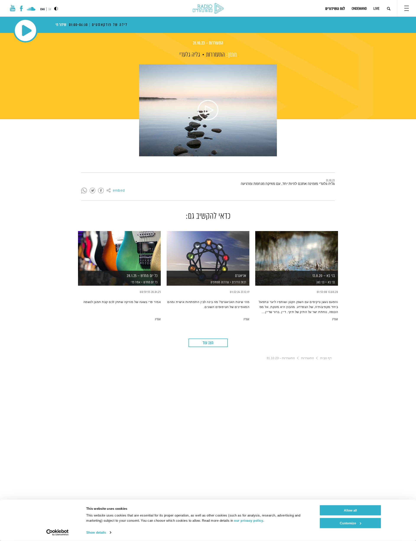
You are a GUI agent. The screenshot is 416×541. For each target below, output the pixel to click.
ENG (42, 9)
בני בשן (320, 282)
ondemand (359, 9)
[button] (406, 8)
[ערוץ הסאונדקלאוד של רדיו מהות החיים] (31, 9)
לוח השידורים (335, 8)
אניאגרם (240, 276)
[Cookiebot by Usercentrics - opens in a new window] (57, 532)
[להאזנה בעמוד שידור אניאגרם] (208, 251)
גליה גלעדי (189, 54)
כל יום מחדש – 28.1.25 (142, 276)
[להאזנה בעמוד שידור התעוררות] (208, 110)
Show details (96, 532)
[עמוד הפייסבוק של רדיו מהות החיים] (21, 8)
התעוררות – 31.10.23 (208, 43)
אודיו (335, 319)
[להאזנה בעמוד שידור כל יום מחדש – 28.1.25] (119, 251)
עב (49, 9)
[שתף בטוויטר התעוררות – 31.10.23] (92, 191)
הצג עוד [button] (208, 343)
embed (119, 191)
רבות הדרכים (239, 282)
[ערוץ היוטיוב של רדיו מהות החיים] (12, 8)
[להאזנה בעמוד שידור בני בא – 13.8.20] (296, 251)
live (376, 9)
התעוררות (215, 54)
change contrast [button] (56, 8)
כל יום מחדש (150, 282)
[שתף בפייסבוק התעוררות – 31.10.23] (101, 191)
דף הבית (326, 358)
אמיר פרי (135, 282)
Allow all (350, 510)
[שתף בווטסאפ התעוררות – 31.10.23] (84, 191)
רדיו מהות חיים (208, 8)
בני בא (331, 282)
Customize (348, 523)
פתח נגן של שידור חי (25, 30)
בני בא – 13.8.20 (323, 276)
